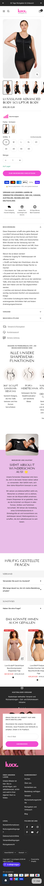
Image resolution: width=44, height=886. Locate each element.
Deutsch (21, 852)
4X (14, 149)
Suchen (27, 779)
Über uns (27, 783)
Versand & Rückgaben (16, 327)
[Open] (6, 880)
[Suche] (8, 11)
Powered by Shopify (35, 860)
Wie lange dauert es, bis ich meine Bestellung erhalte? (21, 589)
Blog (26, 814)
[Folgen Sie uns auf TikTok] (37, 832)
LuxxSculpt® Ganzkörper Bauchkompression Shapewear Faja (14, 668)
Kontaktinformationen (11, 825)
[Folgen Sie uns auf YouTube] (32, 832)
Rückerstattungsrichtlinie (32, 801)
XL (29, 142)
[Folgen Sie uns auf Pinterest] (27, 832)
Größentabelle (35, 137)
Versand (7, 312)
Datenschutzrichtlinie (11, 836)
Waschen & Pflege (11, 318)
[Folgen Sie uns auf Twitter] (32, 827)
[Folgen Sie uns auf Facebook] (27, 827)
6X (29, 149)
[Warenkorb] (40, 11)
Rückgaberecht (9, 844)
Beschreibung (9, 227)
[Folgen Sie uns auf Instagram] (37, 827)
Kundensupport (13, 332)
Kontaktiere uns (30, 787)
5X (21, 149)
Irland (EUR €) (8, 852)
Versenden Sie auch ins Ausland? (16, 581)
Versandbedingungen (11, 840)
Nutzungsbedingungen (11, 830)
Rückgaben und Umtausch (30, 808)
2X (36, 142)
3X (6, 149)
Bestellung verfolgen (32, 791)
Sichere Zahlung (13, 338)
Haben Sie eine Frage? (12, 608)
